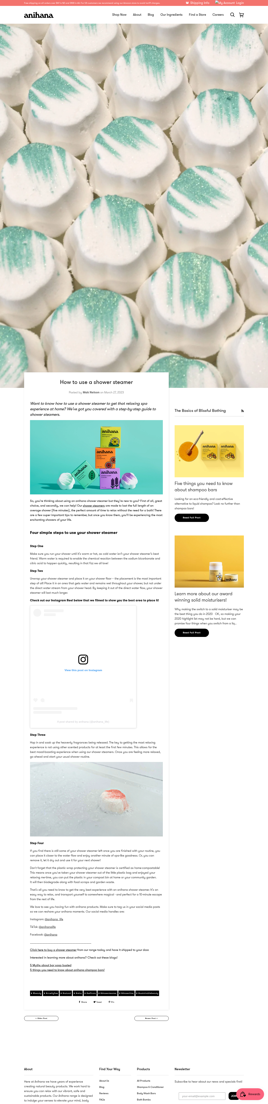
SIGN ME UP (134, 598)
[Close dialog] (175, 499)
